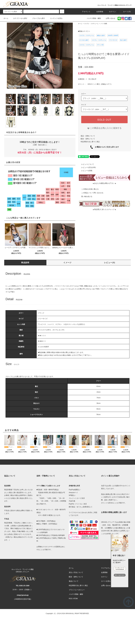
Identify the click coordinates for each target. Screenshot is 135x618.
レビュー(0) (109, 262)
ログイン (112, 12)
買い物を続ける (86, 196)
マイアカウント (106, 568)
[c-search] (62, 11)
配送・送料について (88, 139)
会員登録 (99, 12)
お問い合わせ (110, 18)
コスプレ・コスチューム (86, 35)
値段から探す (101, 35)
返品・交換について (88, 136)
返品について (73, 581)
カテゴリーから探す (20, 18)
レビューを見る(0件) (88, 167)
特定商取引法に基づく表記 (90, 142)
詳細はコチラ (106, 84)
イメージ (67, 262)
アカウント (86, 12)
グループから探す (38, 18)
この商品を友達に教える (90, 189)
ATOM (75, 599)
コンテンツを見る (56, 18)
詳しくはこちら (119, 575)
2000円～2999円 (113, 35)
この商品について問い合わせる (92, 193)
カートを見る (106, 581)
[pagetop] (67, 462)
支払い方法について (76, 572)
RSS (70, 599)
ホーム (6, 18)
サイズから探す (84, 40)
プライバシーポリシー (77, 590)
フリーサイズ (113, 40)
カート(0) (127, 12)
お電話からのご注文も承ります (106, 147)
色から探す (123, 40)
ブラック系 (100, 45)
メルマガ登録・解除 (94, 18)
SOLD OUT (104, 119)
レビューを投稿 (86, 171)
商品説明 (25, 262)
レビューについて (87, 164)
